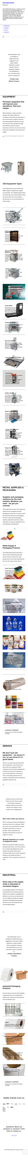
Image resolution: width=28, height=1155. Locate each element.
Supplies (6, 28)
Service (6, 30)
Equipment (7, 25)
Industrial (6, 32)
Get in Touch (14, 1135)
